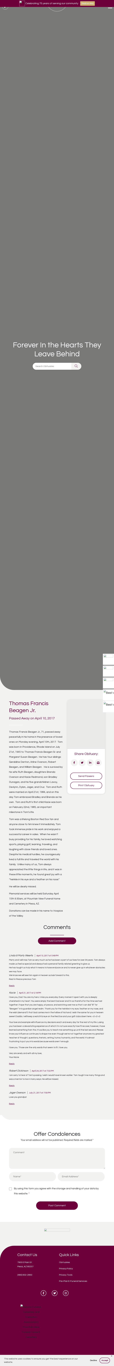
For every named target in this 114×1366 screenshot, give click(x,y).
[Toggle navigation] (110, 7)
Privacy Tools (65, 1275)
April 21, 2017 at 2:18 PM (30, 993)
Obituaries (64, 1262)
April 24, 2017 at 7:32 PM (43, 1071)
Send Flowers (86, 776)
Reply (12, 986)
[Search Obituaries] (76, 366)
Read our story (87, 3)
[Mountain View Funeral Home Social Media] (43, 1293)
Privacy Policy (66, 1268)
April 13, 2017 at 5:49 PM (47, 955)
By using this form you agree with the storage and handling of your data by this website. (56, 1191)
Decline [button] (93, 1360)
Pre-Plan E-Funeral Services (73, 1281)
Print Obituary (86, 785)
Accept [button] (104, 1360)
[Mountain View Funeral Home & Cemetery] (57, 1233)
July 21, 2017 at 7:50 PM (40, 1093)
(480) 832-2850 (24, 1275)
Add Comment (57, 941)
